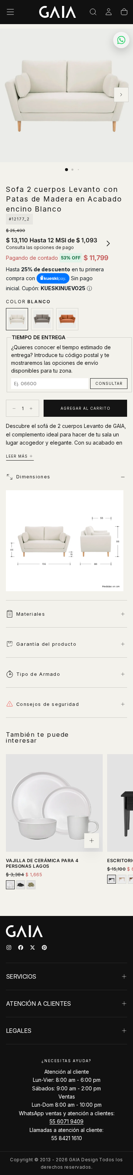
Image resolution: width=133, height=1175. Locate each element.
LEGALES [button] (18, 1030)
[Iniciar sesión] (108, 12)
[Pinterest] (44, 947)
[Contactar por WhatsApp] (121, 40)
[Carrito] (124, 12)
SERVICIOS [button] (21, 976)
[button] (10, 11)
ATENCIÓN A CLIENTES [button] (38, 1003)
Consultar (109, 383)
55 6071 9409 (66, 1121)
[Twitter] (32, 947)
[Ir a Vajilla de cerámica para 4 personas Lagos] (54, 802)
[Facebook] (21, 947)
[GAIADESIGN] (57, 12)
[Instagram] (9, 947)
